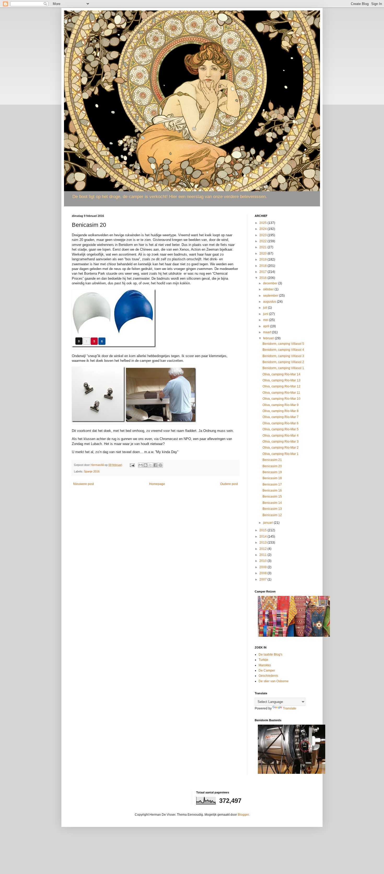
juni (266, 314)
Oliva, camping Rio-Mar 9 (281, 405)
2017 (263, 272)
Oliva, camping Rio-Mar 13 (281, 380)
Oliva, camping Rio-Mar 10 (281, 399)
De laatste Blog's (270, 654)
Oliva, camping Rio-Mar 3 (281, 441)
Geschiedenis (268, 676)
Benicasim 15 (272, 496)
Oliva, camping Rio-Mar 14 (281, 374)
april (266, 326)
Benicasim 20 (272, 466)
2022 (263, 241)
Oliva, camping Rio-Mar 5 (281, 429)
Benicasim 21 (272, 460)
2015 (263, 530)
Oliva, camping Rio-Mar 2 (281, 447)
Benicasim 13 (272, 509)
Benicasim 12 (272, 515)
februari (269, 338)
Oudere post (229, 484)
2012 (263, 549)
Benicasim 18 (272, 478)
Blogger (243, 814)
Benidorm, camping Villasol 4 (283, 350)
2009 (263, 567)
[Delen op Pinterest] (160, 465)
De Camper (267, 670)
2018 (263, 266)
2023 (263, 235)
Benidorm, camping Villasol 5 (283, 344)
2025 (263, 223)
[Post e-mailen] (132, 464)
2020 (263, 253)
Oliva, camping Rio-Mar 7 (281, 417)
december (270, 283)
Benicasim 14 (272, 503)
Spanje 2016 (92, 471)
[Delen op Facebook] (155, 465)
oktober (269, 289)
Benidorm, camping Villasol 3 (283, 356)
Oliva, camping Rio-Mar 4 (281, 435)
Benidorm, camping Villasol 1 (283, 368)
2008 (263, 573)
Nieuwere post (83, 484)
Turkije (263, 660)
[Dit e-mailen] (140, 465)
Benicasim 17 (272, 484)
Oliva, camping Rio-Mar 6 (281, 423)
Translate (289, 708)
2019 (263, 259)
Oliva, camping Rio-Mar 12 (281, 386)
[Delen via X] (150, 465)
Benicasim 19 (272, 472)
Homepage (157, 484)
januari (268, 523)
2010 (263, 561)
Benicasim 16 (272, 490)
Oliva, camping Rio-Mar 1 (281, 454)
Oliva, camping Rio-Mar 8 (281, 411)
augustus (270, 301)
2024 (263, 229)
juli (265, 307)
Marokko (265, 665)
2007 (263, 579)
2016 (263, 278)
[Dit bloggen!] (145, 465)
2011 (263, 555)
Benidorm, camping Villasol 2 (283, 362)
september (271, 295)
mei (266, 320)
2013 (263, 542)
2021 (263, 247)
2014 (263, 536)
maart (267, 332)
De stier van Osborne (274, 681)
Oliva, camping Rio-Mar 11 (281, 392)
